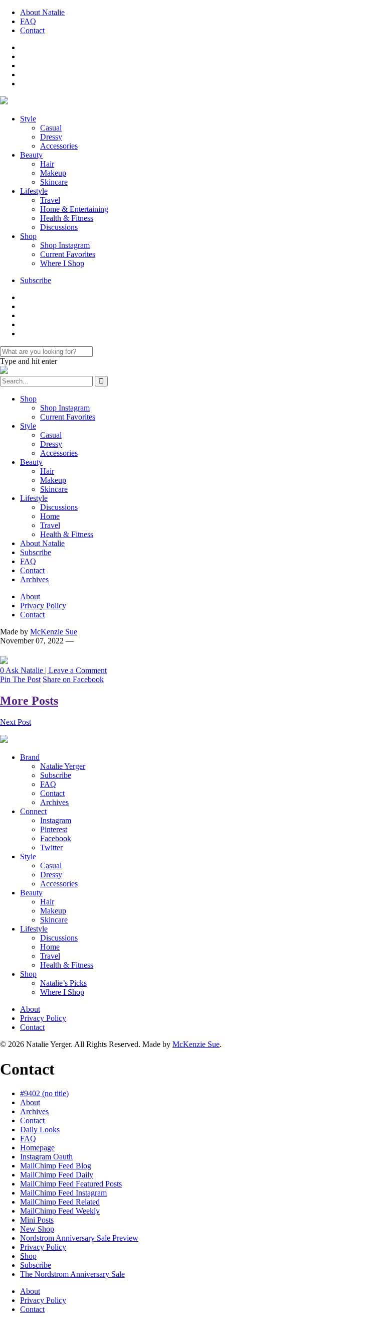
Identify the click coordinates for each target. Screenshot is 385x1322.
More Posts (29, 700)
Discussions (59, 227)
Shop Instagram (65, 245)
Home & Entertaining (74, 209)
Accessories (59, 146)
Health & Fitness (66, 218)
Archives (34, 579)
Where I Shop (62, 263)
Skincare (54, 182)
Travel (50, 200)
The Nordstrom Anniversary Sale (72, 1274)
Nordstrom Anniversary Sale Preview (79, 1238)
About (30, 596)
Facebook (55, 838)
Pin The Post (20, 679)
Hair (47, 164)
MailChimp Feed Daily (56, 1174)
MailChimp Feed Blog (55, 1165)
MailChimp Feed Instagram (63, 1192)
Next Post (15, 722)
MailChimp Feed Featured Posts (71, 1183)
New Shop (37, 1229)
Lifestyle (34, 191)
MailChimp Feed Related (60, 1202)
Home (50, 516)
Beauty (31, 155)
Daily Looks (40, 1129)
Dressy (51, 137)
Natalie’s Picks (63, 983)
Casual (51, 127)
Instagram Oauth (46, 1156)
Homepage (37, 1147)
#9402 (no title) (44, 1093)
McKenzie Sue (53, 631)
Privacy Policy (43, 605)
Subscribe (35, 280)
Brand (30, 757)
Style (28, 118)
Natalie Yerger (62, 766)
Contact (32, 30)
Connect (33, 811)
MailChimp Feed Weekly (60, 1211)
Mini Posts (37, 1220)
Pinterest (53, 829)
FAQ (28, 21)
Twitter (51, 847)
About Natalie (42, 12)
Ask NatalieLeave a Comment (53, 670)
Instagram (55, 820)
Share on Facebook (73, 679)
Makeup (53, 173)
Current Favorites (67, 254)
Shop (28, 236)
